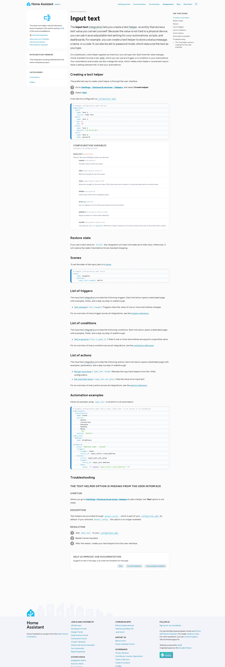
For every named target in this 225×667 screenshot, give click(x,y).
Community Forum (79, 638)
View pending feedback (155, 566)
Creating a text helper (181, 18)
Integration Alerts (78, 660)
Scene (108, 264)
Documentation (139, 4)
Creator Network (78, 642)
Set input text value (83, 379)
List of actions (178, 33)
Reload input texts (83, 371)
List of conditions (179, 30)
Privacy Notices (122, 653)
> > (102, 87)
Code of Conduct (122, 663)
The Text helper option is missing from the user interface (184, 44)
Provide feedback (134, 566)
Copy (166, 106)
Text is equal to (81, 339)
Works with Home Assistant (83, 645)
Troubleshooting (179, 39)
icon (84, 202)
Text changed (80, 307)
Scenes (175, 24)
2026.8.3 (57, 4)
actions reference (138, 385)
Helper (32, 82)
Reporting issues (78, 651)
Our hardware (154, 4)
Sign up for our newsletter (170, 625)
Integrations (168, 4)
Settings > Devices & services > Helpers (106, 499)
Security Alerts (77, 663)
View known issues (37, 42)
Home (72, 12)
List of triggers (178, 27)
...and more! (120, 632)
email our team (193, 634)
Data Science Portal (79, 635)
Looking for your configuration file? (85, 148)
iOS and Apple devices (124, 625)
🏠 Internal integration (39, 35)
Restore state (178, 21)
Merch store (120, 641)
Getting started (124, 4)
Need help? (188, 4)
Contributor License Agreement (129, 656)
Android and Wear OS (124, 628)
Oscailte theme (185, 648)
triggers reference (140, 313)
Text (84, 92)
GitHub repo (76, 625)
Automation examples (181, 36)
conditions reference (144, 345)
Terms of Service (122, 659)
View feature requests (39, 44)
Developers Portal (78, 628)
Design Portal (76, 632)
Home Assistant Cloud (124, 644)
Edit (120, 566)
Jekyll (179, 645)
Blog (178, 4)
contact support (191, 636)
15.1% (62, 28)
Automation (35, 77)
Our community (77, 648)
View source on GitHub (39, 39)
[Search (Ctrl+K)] (196, 4)
